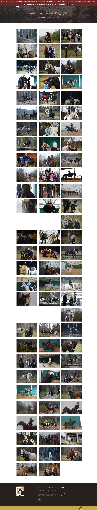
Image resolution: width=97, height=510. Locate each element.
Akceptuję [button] (64, 4)
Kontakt (62, 499)
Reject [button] (68, 4)
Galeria (62, 497)
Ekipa (62, 489)
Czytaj (72, 4)
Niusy (62, 495)
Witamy (62, 487)
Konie (62, 491)
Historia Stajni (63, 493)
